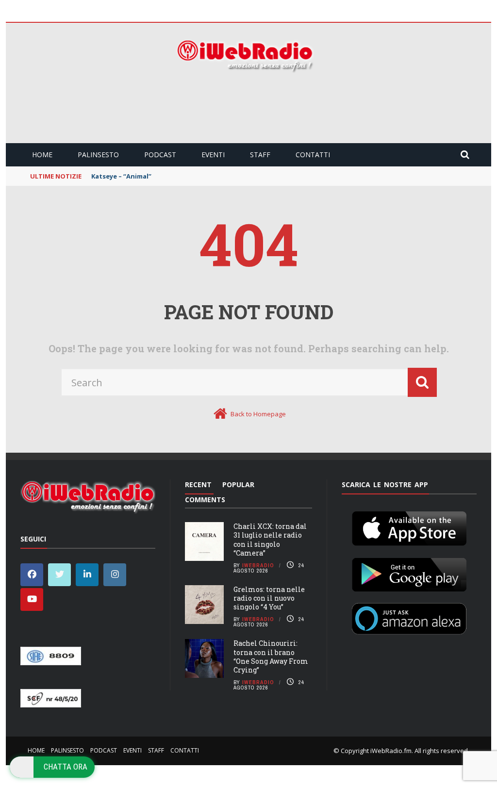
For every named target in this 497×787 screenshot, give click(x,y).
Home (42, 154)
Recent (198, 484)
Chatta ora (65, 766)
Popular (238, 484)
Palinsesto (98, 154)
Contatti (313, 154)
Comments (205, 499)
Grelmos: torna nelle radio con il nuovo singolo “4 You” (269, 598)
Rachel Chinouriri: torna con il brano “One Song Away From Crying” (270, 656)
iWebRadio (258, 565)
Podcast (160, 154)
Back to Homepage (258, 414)
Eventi (213, 154)
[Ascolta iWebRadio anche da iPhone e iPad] (409, 526)
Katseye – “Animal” (121, 176)
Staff (260, 154)
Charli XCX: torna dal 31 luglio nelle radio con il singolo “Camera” (270, 539)
